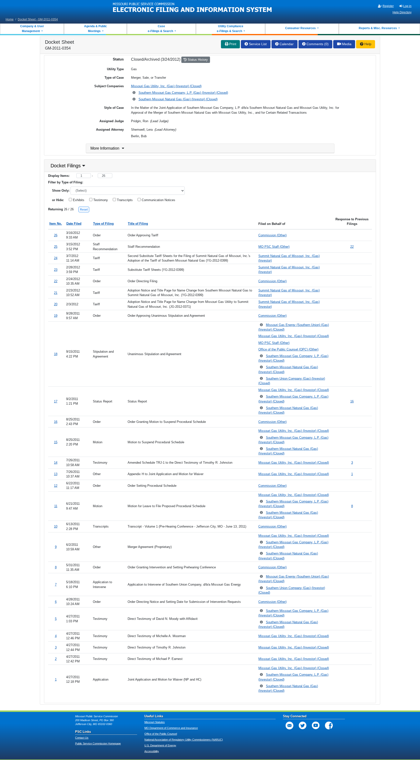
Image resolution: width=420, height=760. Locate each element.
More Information (104, 148)
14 (55, 462)
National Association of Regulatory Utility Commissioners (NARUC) (183, 739)
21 (55, 293)
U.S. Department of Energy (160, 745)
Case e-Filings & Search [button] (160, 29)
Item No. (55, 223)
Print (232, 44)
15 (55, 442)
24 (55, 258)
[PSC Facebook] (329, 725)
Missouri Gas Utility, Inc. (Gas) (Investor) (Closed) (166, 86)
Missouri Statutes (154, 722)
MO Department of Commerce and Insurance (171, 727)
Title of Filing (138, 223)
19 (55, 315)
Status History (197, 59)
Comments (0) (317, 44)
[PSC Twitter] (302, 725)
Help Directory (402, 12)
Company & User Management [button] (32, 29)
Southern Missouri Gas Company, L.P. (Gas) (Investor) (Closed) (183, 92)
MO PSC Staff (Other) (273, 246)
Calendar (286, 44)
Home (10, 19)
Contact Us (81, 737)
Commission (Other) (272, 235)
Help (367, 44)
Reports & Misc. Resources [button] (378, 28)
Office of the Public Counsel (160, 733)
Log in (407, 6)
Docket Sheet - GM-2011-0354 (38, 19)
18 (55, 354)
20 (55, 304)
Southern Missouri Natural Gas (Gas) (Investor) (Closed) (178, 99)
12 (55, 485)
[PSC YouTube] (316, 725)
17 (55, 401)
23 (55, 270)
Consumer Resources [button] (300, 28)
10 (55, 526)
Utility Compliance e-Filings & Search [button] (229, 29)
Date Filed (73, 223)
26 (55, 235)
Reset (84, 209)
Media (346, 44)
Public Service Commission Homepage (98, 743)
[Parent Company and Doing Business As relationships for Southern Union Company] (261, 379)
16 (352, 401)
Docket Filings (66, 165)
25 (55, 246)
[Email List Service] (289, 725)
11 (55, 506)
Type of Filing (103, 223)
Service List (257, 44)
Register (388, 6)
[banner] (192, 8)
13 (55, 474)
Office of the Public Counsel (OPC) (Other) (288, 349)
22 (352, 246)
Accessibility (151, 751)
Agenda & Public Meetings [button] (95, 29)
